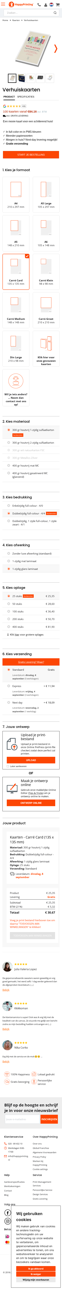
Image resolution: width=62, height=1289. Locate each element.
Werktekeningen (12, 1186)
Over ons (37, 1143)
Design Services (40, 1194)
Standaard (18, 669)
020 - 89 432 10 (15, 1143)
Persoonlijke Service (42, 1190)
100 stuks (17, 611)
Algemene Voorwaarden (44, 1152)
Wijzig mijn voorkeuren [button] (36, 1279)
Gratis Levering (40, 1198)
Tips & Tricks (36, 793)
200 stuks (17, 619)
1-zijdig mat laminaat (24, 561)
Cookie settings (40, 1169)
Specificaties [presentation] (25, 96)
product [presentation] (9, 96)
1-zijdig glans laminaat (25, 568)
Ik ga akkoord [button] (35, 1268)
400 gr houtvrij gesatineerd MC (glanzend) (30, 474)
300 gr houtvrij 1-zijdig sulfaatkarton (33, 430)
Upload (31, 760)
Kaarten (16, 20)
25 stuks (17, 596)
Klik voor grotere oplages (26, 634)
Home (5, 20)
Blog (6, 1194)
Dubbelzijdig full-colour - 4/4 (28, 513)
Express (16, 686)
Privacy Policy (39, 1156)
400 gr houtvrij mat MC (25, 465)
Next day (17, 702)
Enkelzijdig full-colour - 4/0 (27, 505)
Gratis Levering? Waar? (31, 662)
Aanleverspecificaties (14, 1181)
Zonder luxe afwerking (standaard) (31, 553)
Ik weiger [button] (36, 1274)
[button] (55, 47)
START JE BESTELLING (31, 154)
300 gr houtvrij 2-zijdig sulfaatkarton (33, 442)
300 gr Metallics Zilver (25, 457)
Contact (8, 1190)
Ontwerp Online (31, 802)
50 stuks (17, 603)
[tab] (9, 97)
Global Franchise (41, 1148)
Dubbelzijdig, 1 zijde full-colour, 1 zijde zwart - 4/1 (34, 522)
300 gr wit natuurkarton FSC (28, 450)
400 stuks (17, 626)
